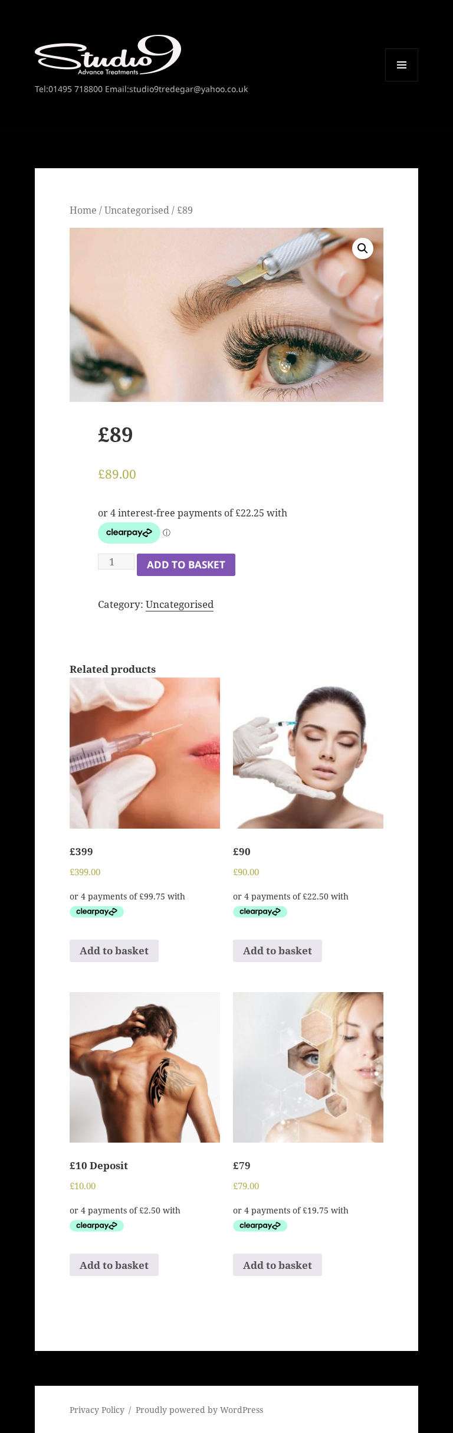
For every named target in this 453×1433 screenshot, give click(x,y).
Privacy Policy (97, 1409)
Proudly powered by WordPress (199, 1409)
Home (83, 210)
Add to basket (186, 564)
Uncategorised (136, 210)
